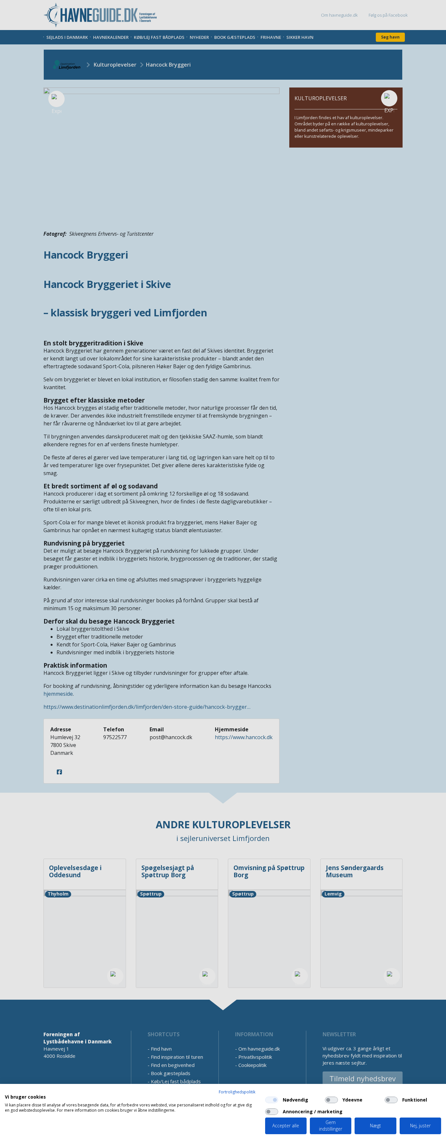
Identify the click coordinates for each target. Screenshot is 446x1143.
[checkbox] (271, 1100)
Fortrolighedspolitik (237, 1092)
